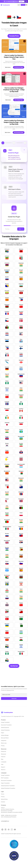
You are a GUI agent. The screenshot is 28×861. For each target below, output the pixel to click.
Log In (19, 4)
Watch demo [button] (8, 67)
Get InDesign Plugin (19, 99)
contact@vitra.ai (5, 821)
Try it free (23, 4)
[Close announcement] (26, 1)
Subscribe (14, 698)
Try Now (21, 1)
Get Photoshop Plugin (18, 132)
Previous (7, 229)
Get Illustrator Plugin (18, 67)
